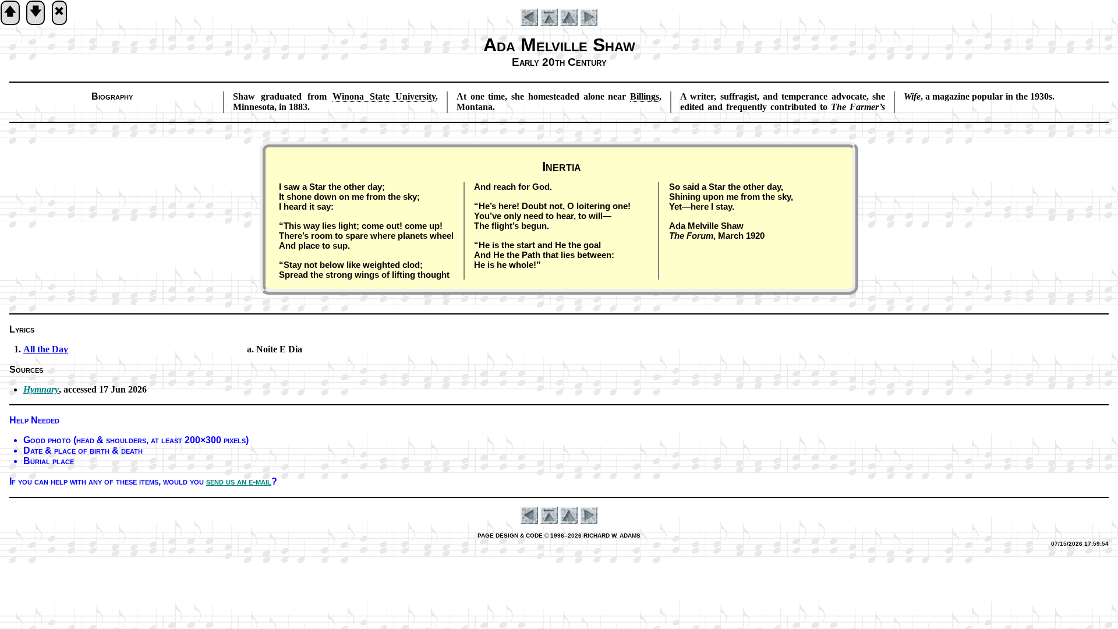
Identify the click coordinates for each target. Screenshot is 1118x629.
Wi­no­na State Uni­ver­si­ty (384, 96)
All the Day (45, 349)
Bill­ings (644, 96)
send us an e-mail (238, 481)
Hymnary (41, 389)
